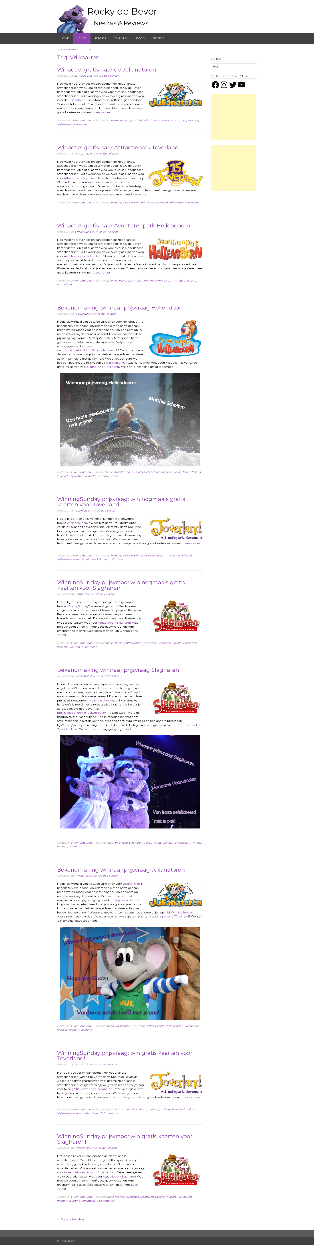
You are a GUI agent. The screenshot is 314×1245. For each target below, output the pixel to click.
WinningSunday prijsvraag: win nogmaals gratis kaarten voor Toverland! (121, 502)
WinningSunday (116, 362)
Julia (146, 120)
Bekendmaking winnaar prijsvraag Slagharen (118, 670)
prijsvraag (192, 120)
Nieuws (81, 38)
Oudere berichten (71, 1219)
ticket (186, 472)
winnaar (102, 476)
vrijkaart (62, 476)
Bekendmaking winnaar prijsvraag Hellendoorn (121, 307)
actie (109, 120)
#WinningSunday (82, 120)
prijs (182, 120)
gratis (132, 120)
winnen (84, 124)
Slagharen (94, 366)
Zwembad (88, 1200)
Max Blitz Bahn (136, 1109)
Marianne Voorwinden (104, 700)
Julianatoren (77, 100)
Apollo (118, 643)
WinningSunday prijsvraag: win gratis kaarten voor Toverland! (124, 1056)
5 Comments (109, 1113)
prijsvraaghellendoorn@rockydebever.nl (89, 350)
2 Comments (105, 1200)
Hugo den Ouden (126, 900)
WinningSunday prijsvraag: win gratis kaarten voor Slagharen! (124, 1139)
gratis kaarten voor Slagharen (92, 1089)
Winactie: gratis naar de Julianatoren (106, 69)
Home (65, 38)
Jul (140, 120)
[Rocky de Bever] (108, 16)
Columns (120, 38)
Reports (100, 38)
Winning (102, 559)
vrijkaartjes (192, 1026)
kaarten (173, 120)
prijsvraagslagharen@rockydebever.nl (83, 712)
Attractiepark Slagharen (114, 622)
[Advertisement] (233, 117)
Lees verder (104, 112)
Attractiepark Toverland (80, 178)
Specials (158, 38)
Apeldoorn (121, 120)
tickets (177, 280)
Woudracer (91, 1113)
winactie (90, 476)
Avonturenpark (124, 280)
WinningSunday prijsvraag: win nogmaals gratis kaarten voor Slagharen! (121, 585)
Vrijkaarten (64, 124)
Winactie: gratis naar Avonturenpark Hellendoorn (123, 225)
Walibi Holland (67, 729)
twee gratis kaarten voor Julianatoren (89, 1172)
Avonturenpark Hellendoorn (83, 256)
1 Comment (117, 559)
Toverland (161, 202)
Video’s (140, 38)
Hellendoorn (152, 280)
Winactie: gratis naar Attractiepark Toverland (118, 147)
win (75, 124)
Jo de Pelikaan (109, 75)
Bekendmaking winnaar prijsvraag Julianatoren (121, 869)
